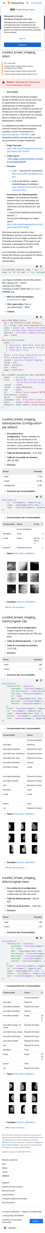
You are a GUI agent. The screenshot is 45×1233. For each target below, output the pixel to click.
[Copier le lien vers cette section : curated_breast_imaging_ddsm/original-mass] (31, 882)
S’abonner (37, 1221)
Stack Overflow (8, 1195)
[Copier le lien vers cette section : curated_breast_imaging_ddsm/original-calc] (29, 621)
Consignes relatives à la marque (14, 1199)
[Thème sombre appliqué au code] (37, 267)
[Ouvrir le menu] (4, 3)
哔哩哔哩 (5, 1176)
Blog (4, 1164)
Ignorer (22, 38)
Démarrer (22, 45)
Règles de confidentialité (32, 1212)
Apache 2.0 (6, 1142)
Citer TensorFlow (8, 1203)
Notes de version (8, 1191)
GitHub (4, 1168)
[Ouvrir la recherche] (27, 2)
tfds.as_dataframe (26, 602)
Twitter (5, 1172)
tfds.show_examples (24, 553)
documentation (13, 300)
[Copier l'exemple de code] (41, 267)
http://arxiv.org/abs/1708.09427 (16, 134)
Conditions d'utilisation (11, 1212)
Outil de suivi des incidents (12, 1187)
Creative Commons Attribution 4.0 (28, 1137)
